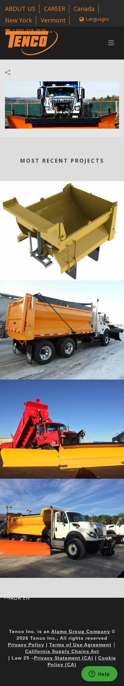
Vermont (53, 20)
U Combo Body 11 (62, 468)
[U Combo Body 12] (62, 307)
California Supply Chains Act (62, 651)
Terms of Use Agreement (80, 644)
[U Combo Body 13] (62, 208)
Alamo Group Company (80, 631)
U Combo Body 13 (62, 270)
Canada (84, 8)
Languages (97, 19)
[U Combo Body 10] (62, 506)
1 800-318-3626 (29, 30)
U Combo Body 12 (62, 369)
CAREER (54, 8)
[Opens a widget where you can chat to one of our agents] (99, 674)
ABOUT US (20, 8)
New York (18, 20)
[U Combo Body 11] (62, 406)
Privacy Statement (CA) (63, 658)
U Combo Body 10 (62, 568)
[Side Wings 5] (62, 104)
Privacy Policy (26, 644)
